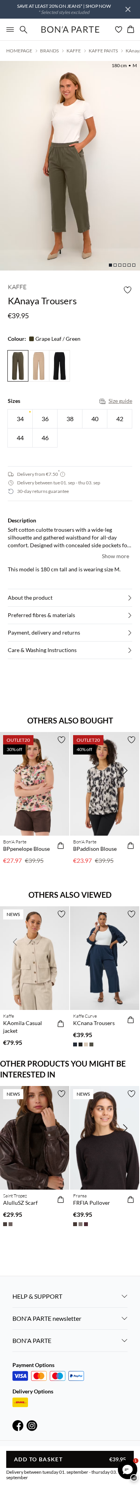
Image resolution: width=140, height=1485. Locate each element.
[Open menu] (9, 29)
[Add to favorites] (127, 290)
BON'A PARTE (31, 1340)
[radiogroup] (70, 428)
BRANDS (49, 51)
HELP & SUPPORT (37, 1296)
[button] (70, 598)
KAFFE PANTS (103, 51)
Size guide (120, 400)
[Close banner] (128, 9)
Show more (115, 556)
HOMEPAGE (19, 51)
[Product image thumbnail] (110, 265)
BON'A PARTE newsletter (46, 1318)
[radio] (20, 418)
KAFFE (73, 51)
